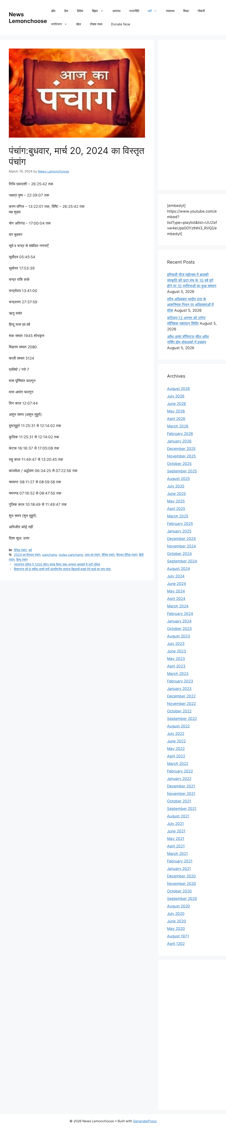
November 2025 (181, 456)
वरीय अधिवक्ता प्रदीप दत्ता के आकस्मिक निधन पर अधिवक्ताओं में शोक (190, 305)
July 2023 (176, 643)
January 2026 (179, 441)
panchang (49, 555)
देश (66, 11)
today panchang (71, 555)
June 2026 (176, 403)
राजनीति (134, 11)
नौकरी (201, 11)
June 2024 (176, 583)
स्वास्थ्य (170, 11)
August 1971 (178, 936)
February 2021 (179, 861)
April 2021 (176, 846)
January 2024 (179, 621)
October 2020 (179, 891)
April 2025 (176, 508)
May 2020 (176, 928)
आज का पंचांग (92, 555)
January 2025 (179, 531)
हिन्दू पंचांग (22, 559)
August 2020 (178, 906)
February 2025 (180, 523)
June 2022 (176, 741)
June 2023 (176, 651)
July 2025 (175, 486)
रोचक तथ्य (96, 24)
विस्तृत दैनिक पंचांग (126, 555)
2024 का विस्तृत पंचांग (27, 555)
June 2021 (176, 831)
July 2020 (176, 913)
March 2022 (177, 763)
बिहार (95, 11)
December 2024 (181, 538)
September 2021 (181, 808)
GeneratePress (145, 1121)
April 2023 (176, 666)
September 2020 (182, 898)
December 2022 (181, 696)
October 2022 (179, 711)
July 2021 (175, 823)
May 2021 (175, 838)
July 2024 (176, 576)
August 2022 (178, 726)
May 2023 (176, 658)
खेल (78, 24)
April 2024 (176, 598)
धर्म (150, 11)
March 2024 (177, 606)
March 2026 (177, 426)
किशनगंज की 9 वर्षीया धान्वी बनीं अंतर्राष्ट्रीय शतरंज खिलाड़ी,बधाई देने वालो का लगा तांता (62, 569)
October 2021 (179, 801)
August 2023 (178, 636)
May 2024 (176, 591)
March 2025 (177, 516)
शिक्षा (186, 11)
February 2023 (180, 681)
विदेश (80, 11)
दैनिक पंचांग (20, 550)
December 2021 (181, 786)
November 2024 (181, 546)
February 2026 (180, 433)
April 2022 (176, 756)
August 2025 (178, 478)
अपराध (116, 11)
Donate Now (120, 24)
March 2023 (177, 673)
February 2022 (180, 771)
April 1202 (176, 943)
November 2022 (181, 703)
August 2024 (178, 568)
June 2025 (176, 493)
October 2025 (179, 463)
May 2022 (176, 748)
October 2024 (179, 553)
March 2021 (177, 853)
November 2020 (181, 883)
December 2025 (181, 448)
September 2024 (182, 561)
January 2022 (179, 778)
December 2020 (181, 876)
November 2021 (181, 793)
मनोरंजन (56, 24)
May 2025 (176, 501)
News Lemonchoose (28, 17)
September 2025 (182, 471)
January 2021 (179, 868)
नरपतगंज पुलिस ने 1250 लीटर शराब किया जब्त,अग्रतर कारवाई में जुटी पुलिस (57, 564)
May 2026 (176, 411)
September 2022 (182, 718)
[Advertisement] (192, 115)
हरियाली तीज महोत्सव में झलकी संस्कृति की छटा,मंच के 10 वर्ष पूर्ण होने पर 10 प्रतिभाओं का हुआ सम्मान (191, 280)
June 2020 (176, 921)
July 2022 (175, 733)
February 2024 (180, 613)
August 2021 (178, 816)
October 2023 (179, 628)
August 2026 (178, 388)
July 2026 (176, 396)
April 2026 (176, 418)
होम (53, 11)
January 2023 (179, 688)
